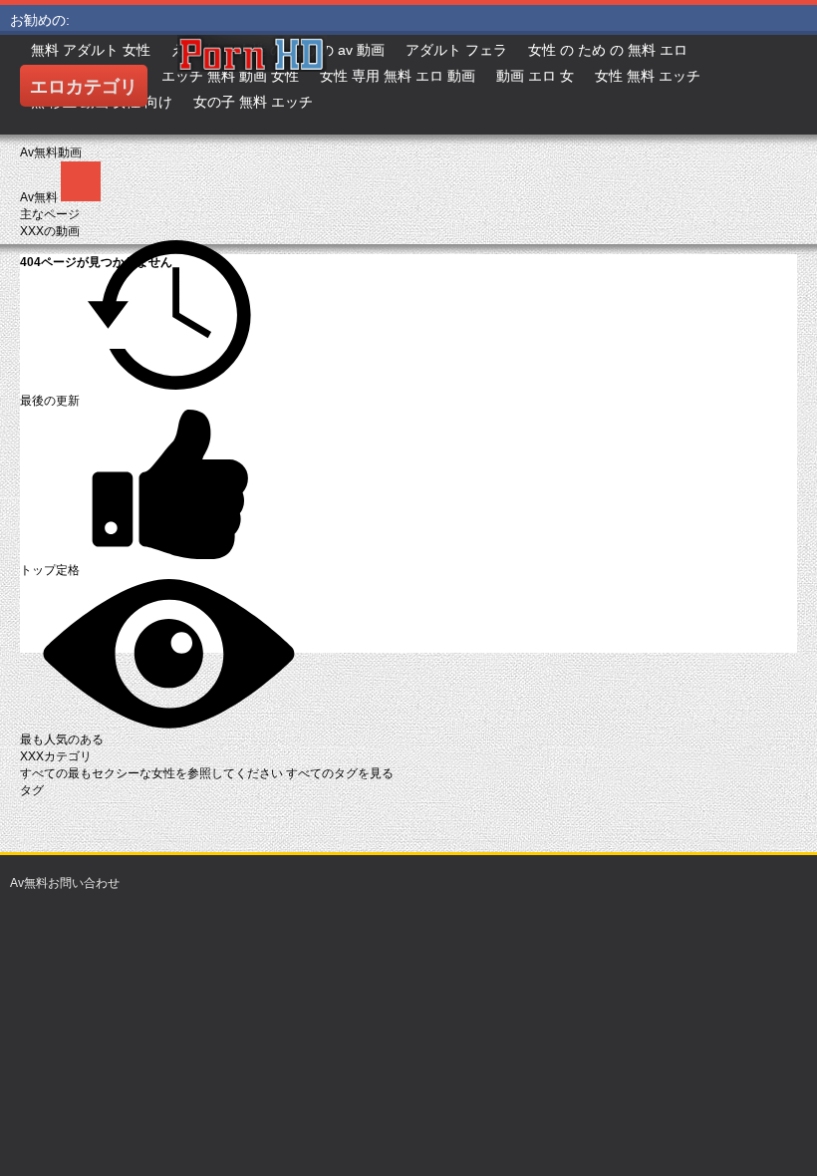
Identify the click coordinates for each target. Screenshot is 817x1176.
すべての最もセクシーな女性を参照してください (153, 773)
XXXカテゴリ (56, 756)
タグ (32, 790)
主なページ (50, 214)
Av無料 (40, 197)
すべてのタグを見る (340, 773)
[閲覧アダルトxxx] (326, 85)
